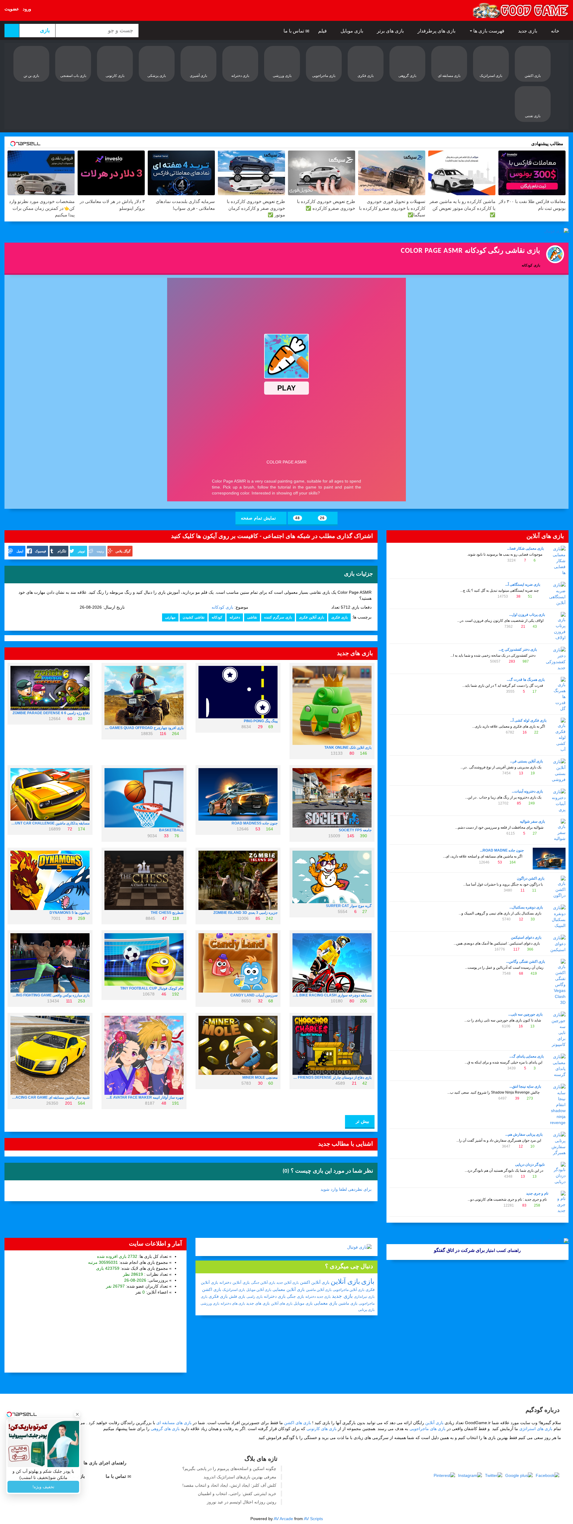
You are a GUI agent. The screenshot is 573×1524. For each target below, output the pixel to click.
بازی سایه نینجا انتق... (525, 1086)
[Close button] (77, 1414)
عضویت (11, 8)
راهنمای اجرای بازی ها (106, 1462)
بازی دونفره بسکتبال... (526, 907)
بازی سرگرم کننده (278, 617)
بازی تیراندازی (364, 1296)
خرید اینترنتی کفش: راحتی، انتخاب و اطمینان (237, 1493)
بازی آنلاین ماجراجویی (348, 1290)
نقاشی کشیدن (193, 617)
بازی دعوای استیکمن (526, 937)
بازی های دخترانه (233, 1303)
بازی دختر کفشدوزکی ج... (518, 649)
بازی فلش (237, 1296)
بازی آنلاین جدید (287, 1282)
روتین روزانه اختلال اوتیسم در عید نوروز (241, 1502)
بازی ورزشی (210, 1303)
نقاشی (252, 617)
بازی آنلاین (345, 1281)
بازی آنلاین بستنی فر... (526, 761)
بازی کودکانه (222, 607)
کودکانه (217, 617)
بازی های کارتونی (321, 1428)
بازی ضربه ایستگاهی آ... (522, 584)
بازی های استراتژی (535, 1428)
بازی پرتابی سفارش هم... (524, 1134)
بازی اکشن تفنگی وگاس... (525, 961)
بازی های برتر (391, 30)
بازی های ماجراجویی (427, 1428)
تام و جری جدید (537, 1193)
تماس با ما (294, 30)
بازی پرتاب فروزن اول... (527, 615)
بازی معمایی (325, 1303)
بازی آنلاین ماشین (319, 1290)
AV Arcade (283, 1518)
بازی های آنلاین (281, 1303)
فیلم (323, 30)
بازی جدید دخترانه (318, 1296)
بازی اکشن (211, 1289)
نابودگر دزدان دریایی (530, 1164)
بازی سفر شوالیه (532, 821)
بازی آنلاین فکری (311, 617)
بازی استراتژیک (233, 1290)
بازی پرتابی (366, 1310)
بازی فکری (339, 617)
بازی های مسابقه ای (174, 1422)
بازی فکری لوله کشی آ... (528, 720)
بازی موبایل (352, 30)
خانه (555, 30)
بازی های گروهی (165, 1428)
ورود (27, 8)
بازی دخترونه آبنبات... (527, 791)
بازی (368, 1281)
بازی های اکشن (297, 1422)
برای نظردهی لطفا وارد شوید (346, 1189)
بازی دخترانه (275, 1296)
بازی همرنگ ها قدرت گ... (526, 679)
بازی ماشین (348, 1303)
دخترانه (234, 617)
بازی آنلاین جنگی (263, 1282)
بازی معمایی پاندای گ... (526, 1056)
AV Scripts (313, 1518)
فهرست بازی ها (489, 30)
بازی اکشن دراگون (530, 878)
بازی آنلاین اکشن (314, 1282)
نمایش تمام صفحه (259, 517)
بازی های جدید (258, 1303)
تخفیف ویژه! (43, 1486)
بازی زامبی (255, 1296)
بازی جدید (528, 30)
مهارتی (170, 617)
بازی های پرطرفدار (437, 30)
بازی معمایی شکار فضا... (525, 548)
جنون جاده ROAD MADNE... (502, 850)
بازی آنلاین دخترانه (234, 1282)
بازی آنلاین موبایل (258, 1290)
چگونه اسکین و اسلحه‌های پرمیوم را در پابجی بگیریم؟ (229, 1468)
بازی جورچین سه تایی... (525, 1014)
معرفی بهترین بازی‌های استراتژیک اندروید (240, 1477)
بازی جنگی (295, 1296)
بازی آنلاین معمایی (288, 1289)
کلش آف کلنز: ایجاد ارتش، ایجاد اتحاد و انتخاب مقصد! (229, 1485)
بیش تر (361, 1121)
